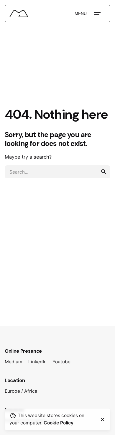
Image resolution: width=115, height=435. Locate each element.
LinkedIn (37, 362)
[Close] (103, 419)
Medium (13, 362)
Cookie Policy (58, 423)
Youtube (61, 362)
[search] (103, 171)
